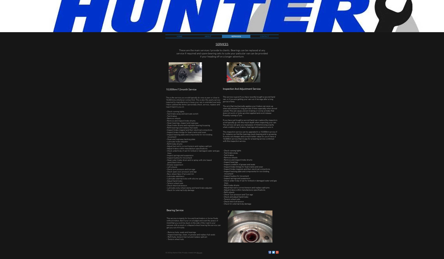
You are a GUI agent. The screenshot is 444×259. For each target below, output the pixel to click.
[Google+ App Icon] (277, 252)
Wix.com (199, 253)
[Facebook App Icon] (269, 252)
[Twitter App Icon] (273, 252)
